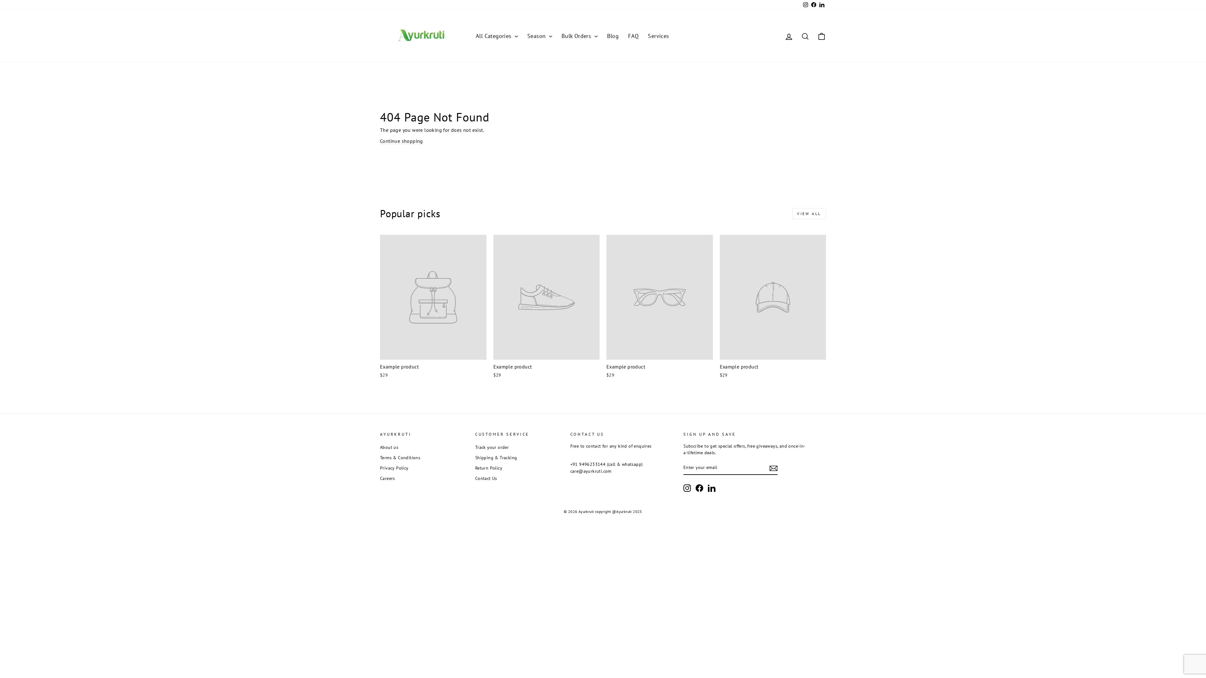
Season (537, 36)
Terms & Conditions (400, 457)
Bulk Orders (577, 36)
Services (658, 36)
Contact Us (486, 478)
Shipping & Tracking (496, 457)
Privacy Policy (394, 468)
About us (389, 447)
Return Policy (488, 468)
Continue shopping (401, 141)
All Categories (494, 36)
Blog (613, 36)
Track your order (492, 447)
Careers (387, 478)
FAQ (633, 36)
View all (809, 213)
